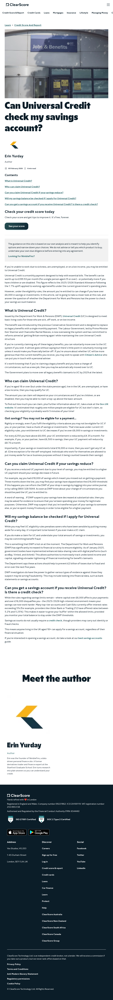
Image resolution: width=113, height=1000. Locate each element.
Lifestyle (84, 13)
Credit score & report (52, 868)
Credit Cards (34, 13)
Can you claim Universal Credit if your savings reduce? (34, 192)
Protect (45, 901)
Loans (46, 13)
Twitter (80, 855)
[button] (108, 4)
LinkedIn (81, 868)
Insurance (71, 13)
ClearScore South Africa (54, 927)
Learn (8, 25)
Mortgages (58, 13)
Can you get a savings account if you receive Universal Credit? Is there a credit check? (51, 204)
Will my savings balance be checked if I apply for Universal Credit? (40, 198)
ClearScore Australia (52, 914)
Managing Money (100, 13)
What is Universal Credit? (18, 180)
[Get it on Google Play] (38, 832)
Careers (46, 848)
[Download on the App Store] (16, 832)
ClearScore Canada (51, 934)
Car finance (47, 888)
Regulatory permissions (18, 979)
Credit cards (48, 875)
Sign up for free (49, 855)
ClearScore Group (51, 941)
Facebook (81, 848)
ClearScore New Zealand (54, 921)
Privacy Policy (14, 964)
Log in (45, 861)
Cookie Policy (13, 983)
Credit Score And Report (27, 25)
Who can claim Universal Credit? (22, 186)
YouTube (81, 861)
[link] (16, 226)
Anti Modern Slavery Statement (22, 974)
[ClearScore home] (17, 4)
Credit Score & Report (13, 13)
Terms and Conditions (17, 969)
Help (44, 908)
